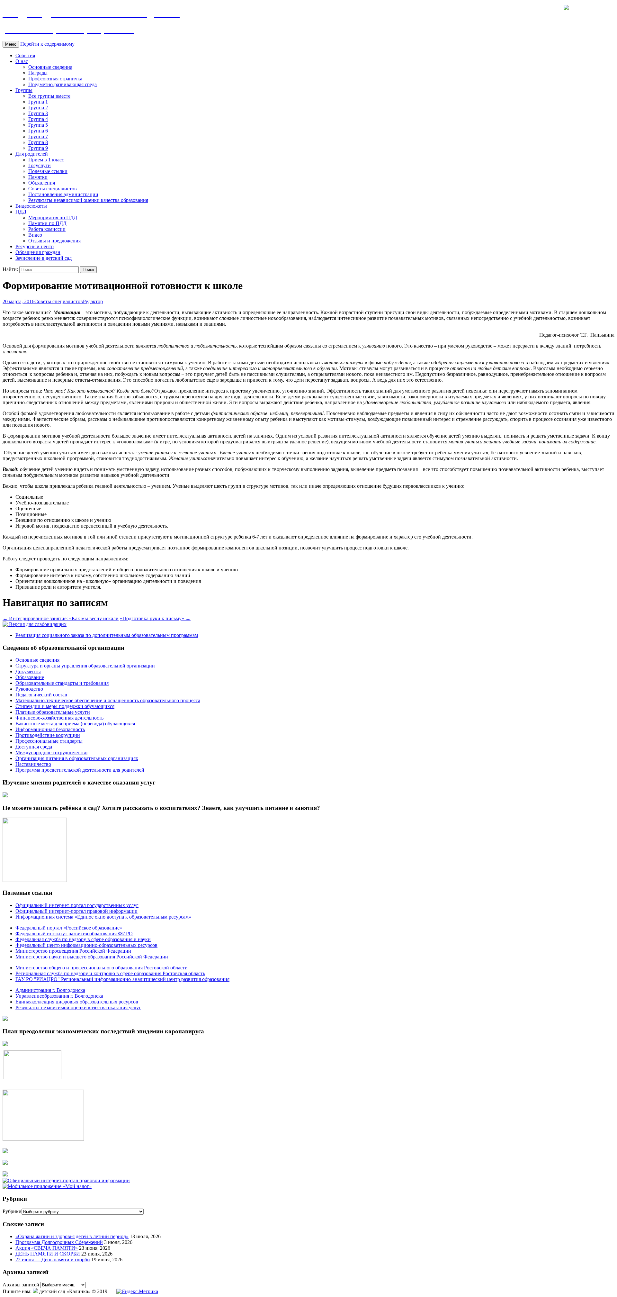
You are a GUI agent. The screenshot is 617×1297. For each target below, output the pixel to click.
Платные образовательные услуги (52, 712)
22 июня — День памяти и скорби (52, 1259)
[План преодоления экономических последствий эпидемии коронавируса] (5, 1044)
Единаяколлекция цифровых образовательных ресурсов (76, 1001)
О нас (21, 61)
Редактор (93, 301)
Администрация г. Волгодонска (50, 990)
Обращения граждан (37, 252)
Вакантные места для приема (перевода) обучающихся (75, 723)
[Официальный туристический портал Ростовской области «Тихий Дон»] (5, 1174)
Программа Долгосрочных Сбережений (59, 1242)
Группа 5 (38, 125)
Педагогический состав (41, 694)
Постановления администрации (63, 194)
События (25, 55)
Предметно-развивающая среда (62, 84)
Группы (23, 90)
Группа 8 (38, 142)
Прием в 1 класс (46, 159)
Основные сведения (50, 67)
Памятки (38, 177)
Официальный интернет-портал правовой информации (76, 911)
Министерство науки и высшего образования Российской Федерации (91, 956)
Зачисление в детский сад (43, 258)
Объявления (41, 183)
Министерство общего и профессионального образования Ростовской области (101, 967)
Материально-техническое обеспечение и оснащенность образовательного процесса (107, 700)
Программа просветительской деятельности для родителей (79, 770)
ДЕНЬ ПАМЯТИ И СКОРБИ (47, 1253)
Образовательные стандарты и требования (62, 683)
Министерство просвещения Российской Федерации (73, 951)
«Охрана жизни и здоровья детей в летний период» (72, 1236)
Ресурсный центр (34, 246)
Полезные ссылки (47, 171)
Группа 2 (38, 107)
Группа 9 (38, 148)
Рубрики (12, 1211)
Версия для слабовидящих (37, 624)
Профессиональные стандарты (49, 741)
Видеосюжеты (31, 206)
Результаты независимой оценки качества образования (88, 200)
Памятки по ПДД (47, 223)
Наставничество (33, 764)
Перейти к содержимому (47, 44)
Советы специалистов (52, 188)
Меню (10, 44)
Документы (28, 671)
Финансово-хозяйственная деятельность (59, 718)
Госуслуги (39, 165)
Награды (38, 73)
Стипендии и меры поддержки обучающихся (64, 706)
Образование (29, 677)
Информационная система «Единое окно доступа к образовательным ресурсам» (103, 917)
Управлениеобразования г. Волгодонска (59, 996)
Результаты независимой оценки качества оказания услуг (78, 1007)
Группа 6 (38, 130)
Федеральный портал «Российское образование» (68, 927)
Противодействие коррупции (47, 735)
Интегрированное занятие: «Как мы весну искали (61, 618)
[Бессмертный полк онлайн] (5, 1019)
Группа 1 (38, 101)
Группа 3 (38, 113)
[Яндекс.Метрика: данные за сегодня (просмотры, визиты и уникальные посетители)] (137, 1291)
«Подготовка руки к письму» (155, 618)
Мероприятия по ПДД (52, 217)
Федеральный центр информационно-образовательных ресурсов (86, 945)
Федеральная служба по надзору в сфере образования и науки (83, 939)
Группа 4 (38, 119)
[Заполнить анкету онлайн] (5, 795)
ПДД (20, 211)
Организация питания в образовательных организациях (76, 758)
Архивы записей (21, 1284)
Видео (35, 235)
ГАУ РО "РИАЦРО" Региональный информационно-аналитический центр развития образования (122, 979)
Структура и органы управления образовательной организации (85, 665)
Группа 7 (38, 136)
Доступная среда (33, 746)
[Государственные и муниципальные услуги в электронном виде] (5, 1151)
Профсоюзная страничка (55, 78)
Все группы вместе (49, 96)
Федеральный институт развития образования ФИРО (74, 933)
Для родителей (31, 154)
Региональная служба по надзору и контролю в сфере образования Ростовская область (110, 973)
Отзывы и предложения (54, 240)
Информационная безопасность (50, 729)
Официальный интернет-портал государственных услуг (77, 905)
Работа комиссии (47, 229)
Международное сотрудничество (51, 752)
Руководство (29, 689)
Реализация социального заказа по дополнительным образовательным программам (106, 635)
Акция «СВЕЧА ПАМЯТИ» (46, 1248)
